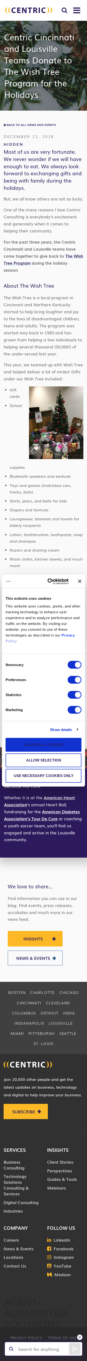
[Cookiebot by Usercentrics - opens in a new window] (50, 581)
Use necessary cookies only (43, 776)
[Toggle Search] (64, 10)
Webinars (56, 1188)
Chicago (69, 992)
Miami (17, 1033)
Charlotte (42, 992)
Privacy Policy (26, 1337)
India (69, 1013)
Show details (61, 729)
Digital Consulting (21, 1202)
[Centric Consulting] (28, 10)
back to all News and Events (31, 125)
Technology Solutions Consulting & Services (16, 1184)
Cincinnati (29, 1003)
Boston (17, 992)
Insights (33, 939)
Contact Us (15, 1266)
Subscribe (23, 1111)
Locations (13, 1257)
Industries (13, 1211)
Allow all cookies (43, 745)
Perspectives (59, 1171)
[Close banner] (79, 581)
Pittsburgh (42, 1033)
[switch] (74, 680)
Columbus (24, 1013)
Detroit (49, 1013)
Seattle (67, 1033)
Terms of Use (62, 1337)
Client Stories (60, 1162)
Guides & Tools (62, 1179)
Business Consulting (14, 1165)
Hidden (13, 144)
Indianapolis (29, 1023)
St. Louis (43, 1043)
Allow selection (43, 760)
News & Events (33, 958)
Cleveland (58, 1003)
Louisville (61, 1023)
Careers (11, 1240)
